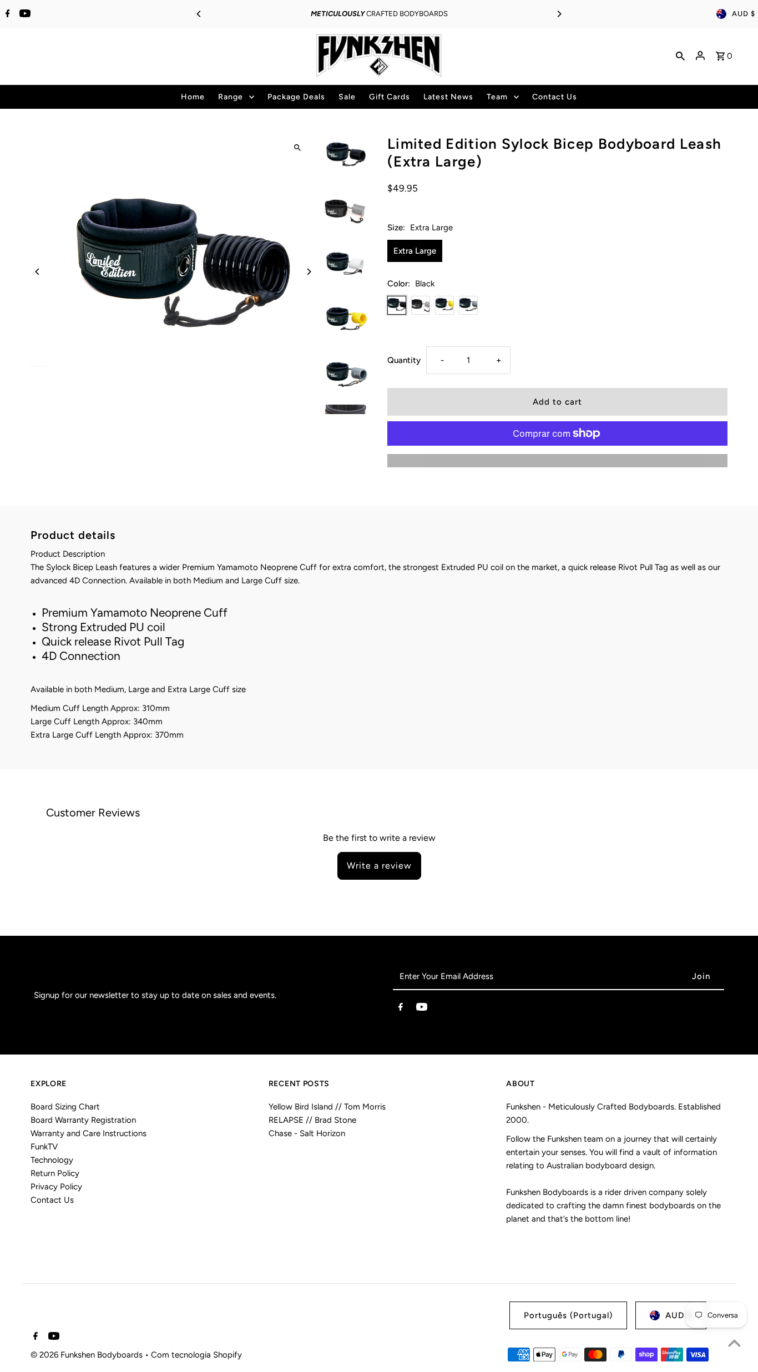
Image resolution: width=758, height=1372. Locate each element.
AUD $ (743, 13)
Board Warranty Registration (83, 1120)
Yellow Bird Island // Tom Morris (327, 1107)
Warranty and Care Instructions (88, 1133)
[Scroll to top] (734, 1342)
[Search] (680, 55)
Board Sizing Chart (65, 1107)
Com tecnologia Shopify (196, 1355)
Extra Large (414, 251)
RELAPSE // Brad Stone (312, 1120)
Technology (52, 1160)
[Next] (558, 14)
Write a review (379, 865)
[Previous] (199, 14)
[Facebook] (6, 14)
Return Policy (55, 1173)
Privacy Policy (56, 1187)
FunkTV (44, 1147)
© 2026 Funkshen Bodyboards (88, 1355)
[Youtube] (24, 14)
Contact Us (52, 1200)
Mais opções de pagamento (557, 461)
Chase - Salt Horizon (307, 1133)
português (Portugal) (568, 1315)
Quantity (404, 360)
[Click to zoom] (297, 147)
